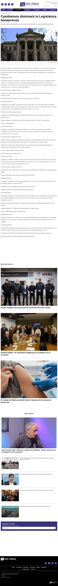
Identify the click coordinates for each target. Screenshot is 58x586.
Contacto (33, 569)
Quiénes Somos (25, 569)
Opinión (45, 9)
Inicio (3, 9)
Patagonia (27, 9)
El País (10, 9)
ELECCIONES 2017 (53, 62)
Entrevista (53, 9)
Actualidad (36, 9)
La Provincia (18, 9)
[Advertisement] (29, 249)
